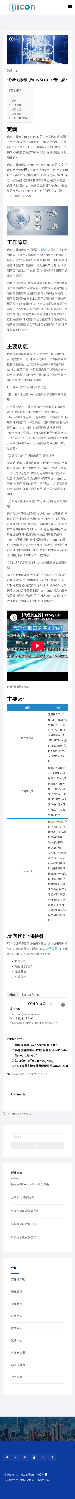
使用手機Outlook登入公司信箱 (30, 1184)
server (29, 1073)
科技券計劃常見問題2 (24, 1211)
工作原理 (16, 105)
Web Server (40, 1073)
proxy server (18, 1073)
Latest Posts (31, 994)
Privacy (40, 1479)
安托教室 (16, 1292)
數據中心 (12, 70)
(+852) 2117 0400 (23, 1018)
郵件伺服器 (18, 1365)
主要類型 (16, 113)
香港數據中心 (11, 1474)
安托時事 (16, 1304)
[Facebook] (63, 1004)
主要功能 (16, 109)
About (13, 994)
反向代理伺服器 (20, 118)
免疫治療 (41, 1474)
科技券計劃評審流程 (23, 1224)
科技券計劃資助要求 (23, 1237)
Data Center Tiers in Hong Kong (34, 1060)
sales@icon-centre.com (29, 1014)
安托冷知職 (18, 1279)
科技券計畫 (18, 1353)
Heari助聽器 (27, 1474)
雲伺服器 (16, 1377)
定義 (14, 101)
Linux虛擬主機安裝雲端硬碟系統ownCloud (41, 1066)
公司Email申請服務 (22, 1197)
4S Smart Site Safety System (19, 1479)
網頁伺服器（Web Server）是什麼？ (36, 1045)
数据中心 (16, 1316)
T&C (48, 1479)
